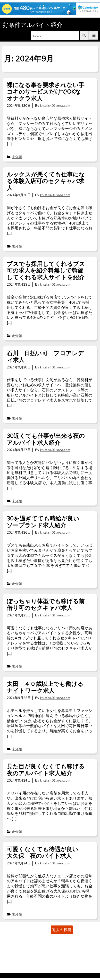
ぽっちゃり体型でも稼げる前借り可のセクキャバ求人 (46, 604)
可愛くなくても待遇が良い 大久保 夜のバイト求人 (45, 852)
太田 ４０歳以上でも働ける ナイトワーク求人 (48, 687)
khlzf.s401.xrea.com (55, 105)
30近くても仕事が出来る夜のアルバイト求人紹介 (46, 439)
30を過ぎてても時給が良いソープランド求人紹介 (43, 522)
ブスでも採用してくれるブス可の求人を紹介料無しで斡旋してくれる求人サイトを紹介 (46, 270)
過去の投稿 (61, 930)
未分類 (17, 157)
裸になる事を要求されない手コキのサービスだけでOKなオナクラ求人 (45, 91)
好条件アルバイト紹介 (32, 25)
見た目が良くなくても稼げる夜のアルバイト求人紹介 (46, 770)
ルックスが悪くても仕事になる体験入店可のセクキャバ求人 (46, 181)
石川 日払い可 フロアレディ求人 (45, 356)
